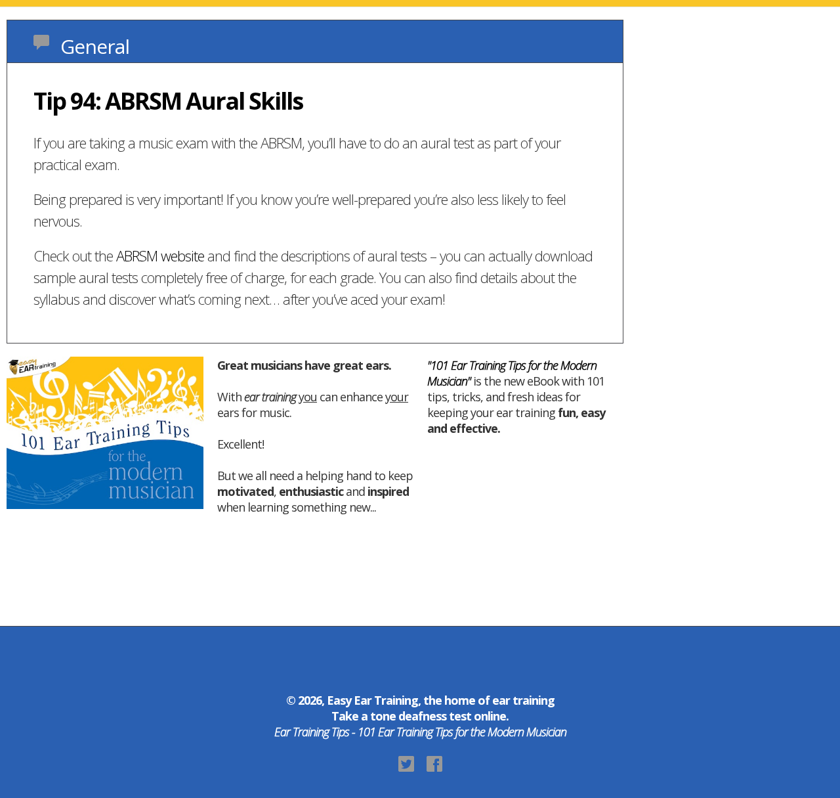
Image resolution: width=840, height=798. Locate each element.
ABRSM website (160, 255)
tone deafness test (420, 716)
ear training (523, 700)
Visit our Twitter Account (406, 764)
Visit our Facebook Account (434, 764)
